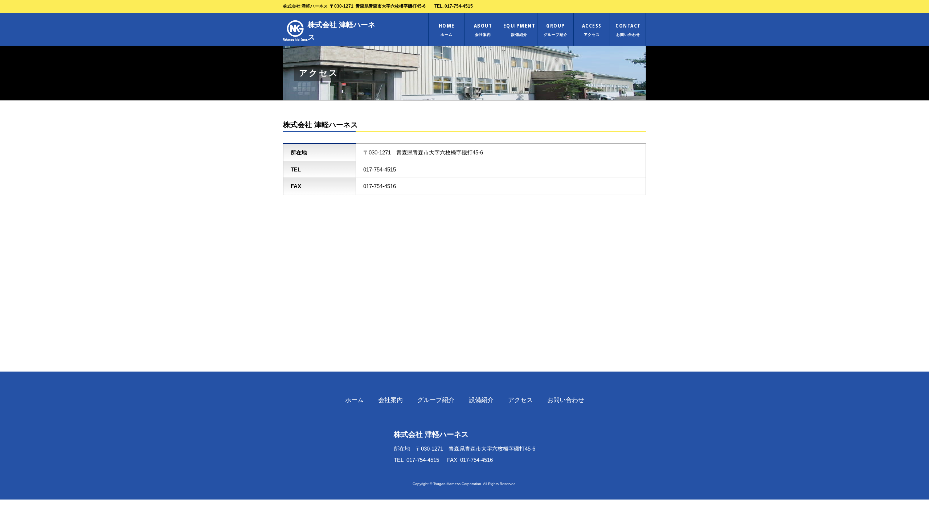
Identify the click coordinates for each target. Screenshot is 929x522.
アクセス (520, 400)
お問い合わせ (565, 400)
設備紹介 (481, 400)
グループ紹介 (435, 400)
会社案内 (390, 400)
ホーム (354, 400)
